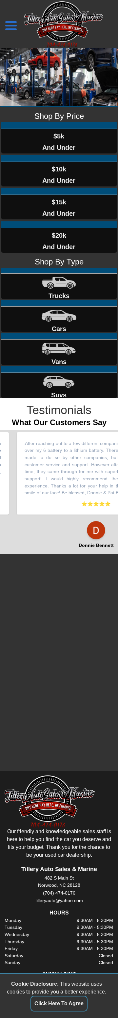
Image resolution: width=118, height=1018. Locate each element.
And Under (58, 142)
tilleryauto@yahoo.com (59, 900)
